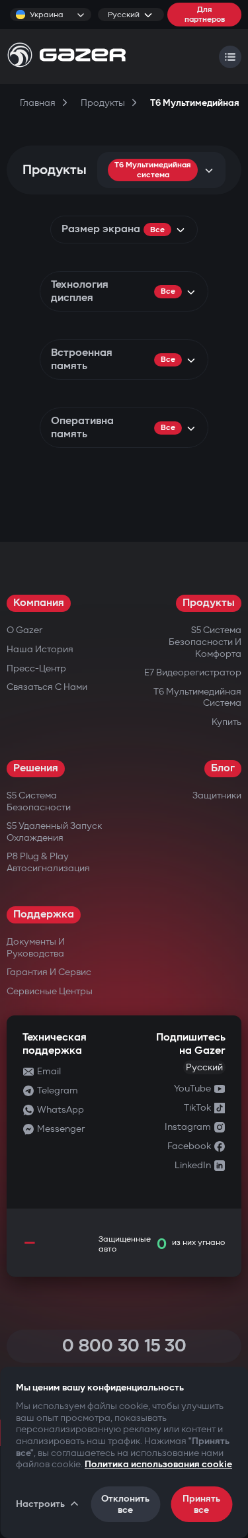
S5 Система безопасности (39, 801)
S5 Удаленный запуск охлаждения (54, 831)
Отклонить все (125, 1504)
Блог (223, 768)
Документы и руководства (36, 947)
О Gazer (24, 630)
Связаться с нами (47, 687)
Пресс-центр (36, 668)
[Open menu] (230, 57)
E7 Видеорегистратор (192, 672)
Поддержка (43, 914)
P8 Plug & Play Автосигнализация (48, 862)
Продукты (209, 603)
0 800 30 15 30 (124, 1346)
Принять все (201, 1504)
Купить (226, 722)
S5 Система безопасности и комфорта (205, 641)
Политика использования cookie (158, 1464)
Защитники (216, 795)
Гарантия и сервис (49, 972)
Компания (38, 603)
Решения (35, 768)
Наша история (40, 649)
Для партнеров (205, 14)
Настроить (40, 1504)
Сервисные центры (50, 991)
